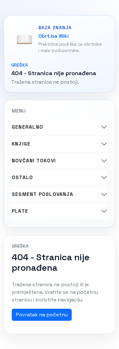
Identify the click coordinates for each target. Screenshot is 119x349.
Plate (20, 211)
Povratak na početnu (42, 314)
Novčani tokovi (34, 161)
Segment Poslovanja (42, 194)
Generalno (27, 127)
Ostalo (22, 177)
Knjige (21, 144)
